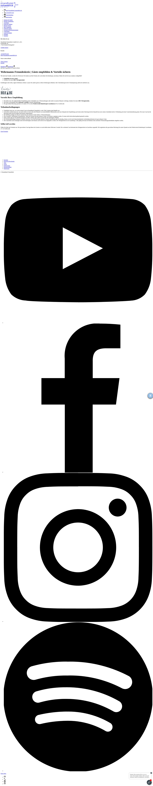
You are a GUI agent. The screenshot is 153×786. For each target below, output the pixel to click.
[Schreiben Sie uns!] (5, 777)
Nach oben (3, 773)
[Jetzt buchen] (5, 783)
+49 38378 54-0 (5, 54)
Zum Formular (4, 131)
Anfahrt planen (4, 47)
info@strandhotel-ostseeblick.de (9, 55)
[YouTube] (78, 322)
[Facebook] (78, 472)
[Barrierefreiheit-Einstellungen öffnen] (150, 395)
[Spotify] (78, 771)
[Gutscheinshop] (5, 781)
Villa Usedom (4, 61)
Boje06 (2, 63)
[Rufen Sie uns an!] (5, 779)
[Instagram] (78, 621)
